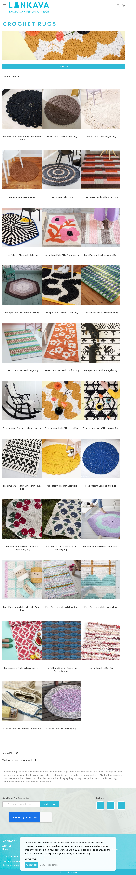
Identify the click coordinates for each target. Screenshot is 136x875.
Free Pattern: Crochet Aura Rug (61, 136)
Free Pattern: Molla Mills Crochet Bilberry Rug (61, 548)
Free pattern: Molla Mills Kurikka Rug (101, 428)
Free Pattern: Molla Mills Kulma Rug (101, 197)
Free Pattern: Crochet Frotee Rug (100, 255)
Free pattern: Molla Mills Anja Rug (22, 370)
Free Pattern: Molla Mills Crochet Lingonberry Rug (22, 548)
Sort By (6, 76)
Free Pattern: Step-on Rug (22, 197)
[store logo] (29, 7)
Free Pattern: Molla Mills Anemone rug (61, 255)
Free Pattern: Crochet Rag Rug (61, 728)
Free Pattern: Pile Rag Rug (101, 667)
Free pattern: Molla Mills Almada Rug (22, 667)
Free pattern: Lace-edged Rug (101, 136)
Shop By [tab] (63, 66)
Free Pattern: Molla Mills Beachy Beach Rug (22, 609)
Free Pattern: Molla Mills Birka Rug (22, 255)
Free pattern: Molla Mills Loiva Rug (61, 428)
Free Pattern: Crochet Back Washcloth (22, 728)
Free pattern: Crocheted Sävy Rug (22, 312)
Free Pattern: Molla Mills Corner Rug (100, 546)
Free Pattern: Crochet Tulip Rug (100, 485)
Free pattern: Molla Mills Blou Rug (61, 312)
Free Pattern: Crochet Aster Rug (61, 485)
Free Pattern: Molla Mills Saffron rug (61, 370)
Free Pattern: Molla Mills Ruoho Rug (101, 312)
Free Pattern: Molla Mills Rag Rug (61, 607)
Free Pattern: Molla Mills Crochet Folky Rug (22, 487)
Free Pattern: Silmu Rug (61, 197)
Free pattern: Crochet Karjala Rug (100, 370)
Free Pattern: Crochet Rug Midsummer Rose (22, 138)
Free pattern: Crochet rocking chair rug (22, 428)
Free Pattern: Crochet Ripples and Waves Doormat (61, 669)
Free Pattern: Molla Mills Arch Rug (100, 607)
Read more (53, 864)
